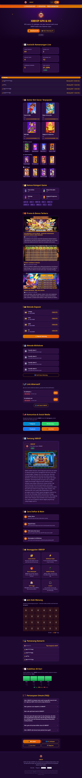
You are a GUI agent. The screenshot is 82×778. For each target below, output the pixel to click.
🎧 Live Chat (50, 429)
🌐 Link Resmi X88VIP (41, 405)
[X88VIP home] (25, 2)
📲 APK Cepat (32, 741)
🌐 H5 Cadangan (50, 741)
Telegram (38, 768)
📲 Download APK (33, 31)
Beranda (32, 768)
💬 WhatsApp (50, 423)
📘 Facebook (31, 429)
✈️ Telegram (31, 424)
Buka (56, 392)
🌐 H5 (52, 2)
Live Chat (49, 767)
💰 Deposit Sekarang (41, 336)
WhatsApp (43, 767)
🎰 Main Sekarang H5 (47, 31)
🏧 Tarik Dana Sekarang (41, 375)
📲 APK (56, 2)
